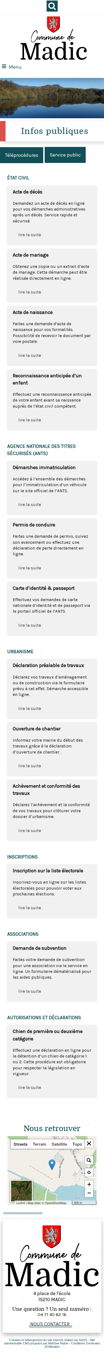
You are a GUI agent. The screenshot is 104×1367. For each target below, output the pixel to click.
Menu (15, 67)
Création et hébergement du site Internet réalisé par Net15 (48, 1340)
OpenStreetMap (55, 1203)
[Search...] (89, 1160)
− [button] (89, 1193)
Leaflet (20, 1203)
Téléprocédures (21, 155)
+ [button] (89, 1184)
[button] (89, 1143)
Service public (65, 155)
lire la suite (29, 234)
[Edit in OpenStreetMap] (69, 1203)
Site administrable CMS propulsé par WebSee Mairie (49, 1341)
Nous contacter (50, 1324)
